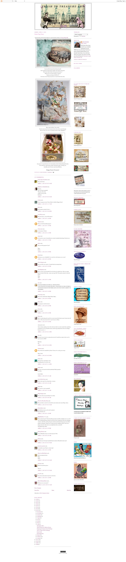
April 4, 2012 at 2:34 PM (44, 449)
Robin (39, 243)
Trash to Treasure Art (63, 6)
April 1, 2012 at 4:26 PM (44, 259)
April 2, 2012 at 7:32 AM (44, 390)
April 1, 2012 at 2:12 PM (44, 232)
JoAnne (39, 200)
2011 (37, 539)
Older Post (69, 490)
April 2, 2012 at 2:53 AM (44, 376)
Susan (39, 309)
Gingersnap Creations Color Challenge (44, 528)
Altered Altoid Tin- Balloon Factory (44, 527)
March (38, 535)
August (38, 518)
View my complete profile (80, 59)
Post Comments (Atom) (44, 493)
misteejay (40, 463)
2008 (37, 544)
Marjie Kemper (41, 393)
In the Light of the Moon (43, 179)
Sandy (39, 358)
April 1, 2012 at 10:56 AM (45, 196)
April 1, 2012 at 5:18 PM (44, 291)
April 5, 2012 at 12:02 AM (45, 460)
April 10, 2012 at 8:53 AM (45, 484)
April (38, 524)
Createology (40, 294)
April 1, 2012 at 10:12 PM (45, 331)
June (38, 521)
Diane (39, 316)
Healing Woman (41, 431)
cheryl (39, 236)
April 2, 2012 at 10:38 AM (45, 404)
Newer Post (37, 490)
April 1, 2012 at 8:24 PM (44, 305)
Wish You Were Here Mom (43, 400)
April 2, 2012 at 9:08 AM (44, 397)
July (38, 519)
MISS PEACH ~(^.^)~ (42, 416)
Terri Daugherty (41, 269)
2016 (37, 504)
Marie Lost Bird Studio (42, 453)
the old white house (42, 379)
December (39, 511)
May (38, 522)
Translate (83, 36)
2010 (37, 541)
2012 (37, 510)
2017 (37, 502)
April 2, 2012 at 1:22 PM (44, 413)
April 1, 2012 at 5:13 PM (44, 279)
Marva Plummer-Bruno (42, 481)
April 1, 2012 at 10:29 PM (45, 355)
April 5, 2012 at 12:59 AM (45, 470)
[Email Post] (53, 172)
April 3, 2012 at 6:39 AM (44, 435)
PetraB (39, 255)
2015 (37, 505)
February (39, 536)
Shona (39, 301)
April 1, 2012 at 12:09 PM (45, 211)
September (39, 516)
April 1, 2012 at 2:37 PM (44, 240)
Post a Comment (38, 488)
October (39, 515)
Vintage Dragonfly (64, 37)
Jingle (39, 386)
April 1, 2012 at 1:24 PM (44, 218)
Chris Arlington (41, 262)
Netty (39, 207)
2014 (37, 507)
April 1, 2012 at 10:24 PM (45, 345)
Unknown (40, 221)
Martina (39, 438)
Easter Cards (39, 532)
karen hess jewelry (41, 446)
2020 (37, 499)
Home (53, 490)
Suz (38, 335)
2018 (37, 501)
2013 (37, 508)
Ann (39, 282)
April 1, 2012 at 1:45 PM (44, 225)
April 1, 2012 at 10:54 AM (45, 183)
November (39, 513)
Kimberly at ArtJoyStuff (42, 186)
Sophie (39, 367)
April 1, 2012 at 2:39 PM (44, 251)
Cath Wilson (40, 214)
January (39, 538)
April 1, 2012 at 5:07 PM (44, 266)
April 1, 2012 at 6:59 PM (44, 298)
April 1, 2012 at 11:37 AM (45, 204)
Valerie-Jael (40, 229)
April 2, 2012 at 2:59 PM (44, 428)
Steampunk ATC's (40, 525)
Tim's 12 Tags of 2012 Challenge (43, 530)
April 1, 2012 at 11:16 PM (45, 364)
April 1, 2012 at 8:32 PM (44, 313)
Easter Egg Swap (40, 533)
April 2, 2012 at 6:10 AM (44, 383)
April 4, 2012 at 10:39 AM (45, 442)
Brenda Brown (41, 408)
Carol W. (39, 473)
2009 (37, 542)
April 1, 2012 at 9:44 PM (44, 321)
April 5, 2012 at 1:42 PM (44, 477)
